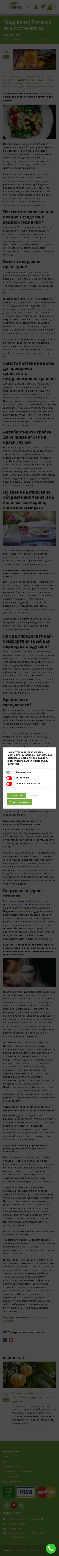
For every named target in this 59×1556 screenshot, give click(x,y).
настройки (13, 763)
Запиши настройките (19, 802)
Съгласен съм (16, 795)
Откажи (33, 795)
